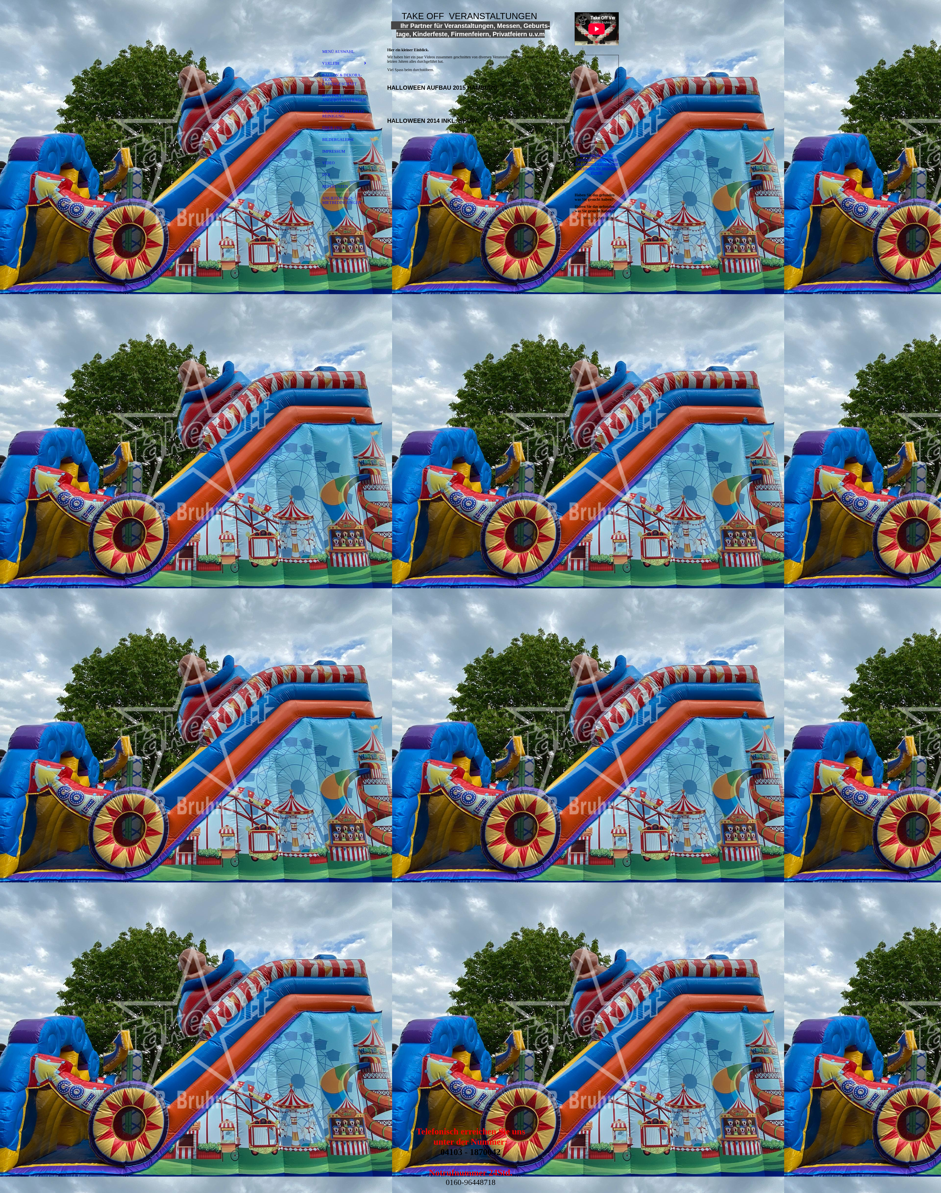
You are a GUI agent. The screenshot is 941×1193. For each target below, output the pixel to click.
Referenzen (335, 186)
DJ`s (326, 175)
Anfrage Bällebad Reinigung (343, 114)
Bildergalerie (338, 140)
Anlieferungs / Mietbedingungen (341, 200)
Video (328, 163)
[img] (344, 25)
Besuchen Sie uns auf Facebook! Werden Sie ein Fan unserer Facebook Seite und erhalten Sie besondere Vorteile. (596, 164)
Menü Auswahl (338, 52)
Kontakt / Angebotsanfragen (344, 97)
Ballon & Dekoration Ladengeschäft (342, 79)
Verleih (330, 63)
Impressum (333, 151)
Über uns (332, 128)
